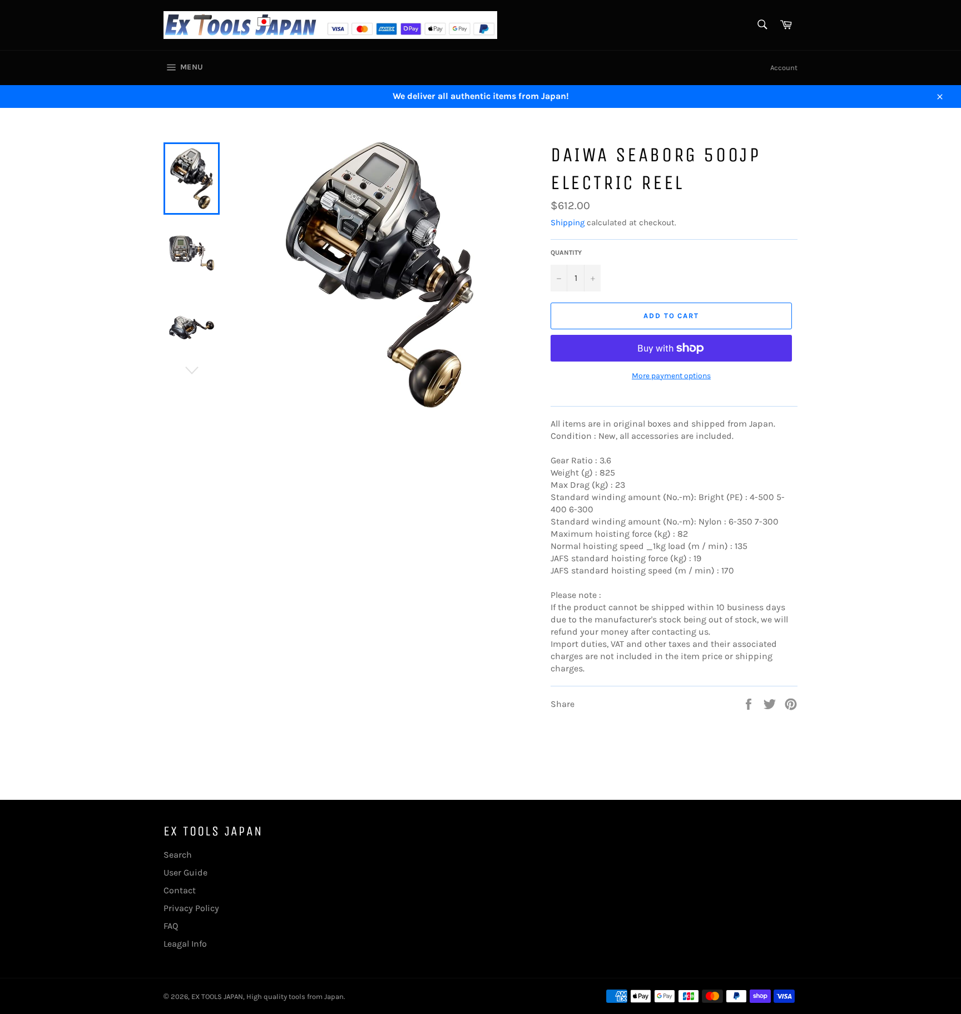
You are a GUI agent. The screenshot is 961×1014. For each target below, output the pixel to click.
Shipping (567, 222)
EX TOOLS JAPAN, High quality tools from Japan (267, 996)
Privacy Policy (191, 908)
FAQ (171, 926)
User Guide (185, 872)
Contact (180, 890)
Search (178, 854)
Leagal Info (185, 943)
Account (783, 67)
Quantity (566, 252)
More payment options (671, 375)
